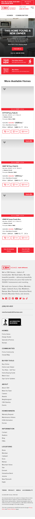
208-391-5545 (20, 53)
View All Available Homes (9, 250)
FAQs (3, 441)
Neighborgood (6, 399)
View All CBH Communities (26, 250)
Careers (4, 394)
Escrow (4, 423)
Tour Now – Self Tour (8, 370)
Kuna (3, 459)
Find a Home (6, 334)
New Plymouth (6, 479)
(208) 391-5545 (24, 9)
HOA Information (7, 420)
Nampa (4, 462)
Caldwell (5, 456)
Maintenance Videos (8, 417)
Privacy (11, 490)
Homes (10, 15)
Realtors (4, 435)
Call (8, 131)
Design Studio (6, 337)
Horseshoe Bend (7, 473)
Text (16, 131)
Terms (4, 490)
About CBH (5, 388)
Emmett (4, 470)
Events (4, 405)
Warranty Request (7, 414)
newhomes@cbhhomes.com (12, 312)
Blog (3, 438)
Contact (4, 432)
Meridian (5, 453)
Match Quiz (5, 376)
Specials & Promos (8, 340)
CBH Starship (6, 402)
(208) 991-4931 (7, 306)
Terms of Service (11, 509)
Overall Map (6, 355)
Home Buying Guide (8, 373)
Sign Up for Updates (8, 379)
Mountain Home (7, 465)
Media (18, 490)
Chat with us (17, 49)
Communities (22, 15)
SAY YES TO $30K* (28, 2)
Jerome (4, 476)
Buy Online (5, 364)
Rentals (4, 343)
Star (3, 467)
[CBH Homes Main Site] (8, 8)
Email (25, 131)
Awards (4, 396)
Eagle (4, 482)
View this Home (6, 135)
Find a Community (8, 352)
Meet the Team (7, 391)
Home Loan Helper (8, 367)
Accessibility (27, 490)
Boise (4, 450)
